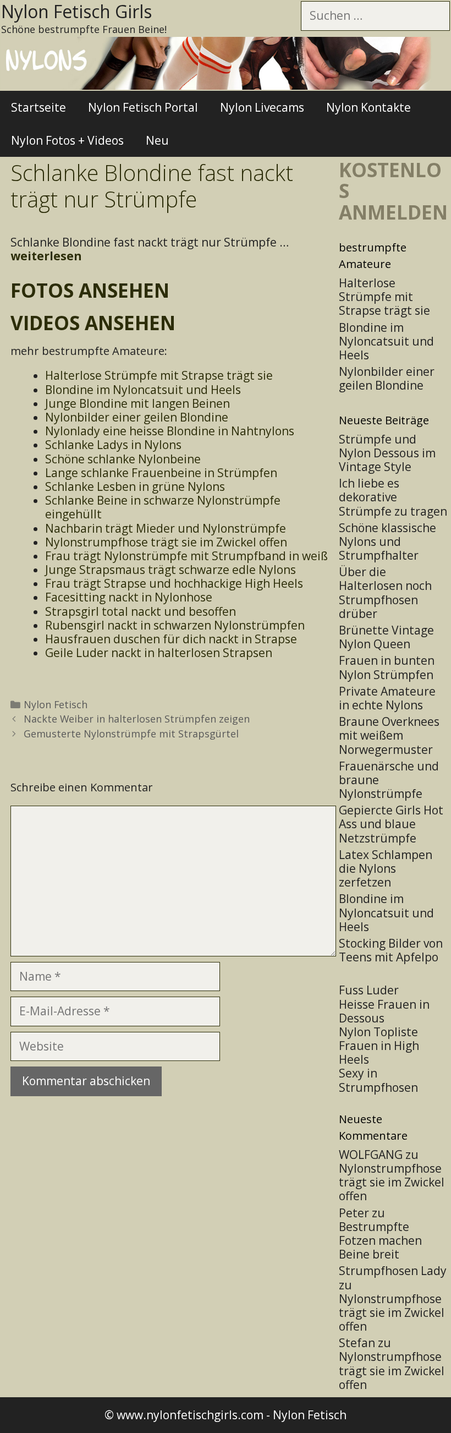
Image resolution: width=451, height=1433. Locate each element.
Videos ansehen (92, 323)
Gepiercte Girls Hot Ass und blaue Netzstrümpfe (391, 823)
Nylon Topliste (378, 1032)
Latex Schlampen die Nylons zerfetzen (385, 868)
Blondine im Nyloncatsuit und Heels (386, 912)
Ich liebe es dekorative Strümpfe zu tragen (393, 496)
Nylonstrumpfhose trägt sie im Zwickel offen (391, 1182)
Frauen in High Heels (379, 1052)
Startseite (38, 107)
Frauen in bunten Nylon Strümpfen (387, 667)
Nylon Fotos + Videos (67, 140)
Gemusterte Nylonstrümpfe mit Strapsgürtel (131, 733)
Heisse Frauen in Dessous (384, 1011)
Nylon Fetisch (55, 704)
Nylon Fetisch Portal (143, 107)
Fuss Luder (369, 990)
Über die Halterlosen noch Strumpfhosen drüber (385, 592)
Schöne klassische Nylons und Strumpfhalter (387, 541)
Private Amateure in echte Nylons (387, 698)
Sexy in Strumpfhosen (378, 1080)
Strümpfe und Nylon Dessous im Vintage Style (387, 452)
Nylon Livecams (262, 107)
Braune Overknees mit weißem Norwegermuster (389, 735)
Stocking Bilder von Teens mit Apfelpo (391, 950)
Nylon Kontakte (368, 107)
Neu (157, 140)
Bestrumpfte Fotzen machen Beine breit (380, 1240)
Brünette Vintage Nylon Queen (386, 637)
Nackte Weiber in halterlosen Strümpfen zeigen (137, 718)
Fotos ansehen (89, 290)
